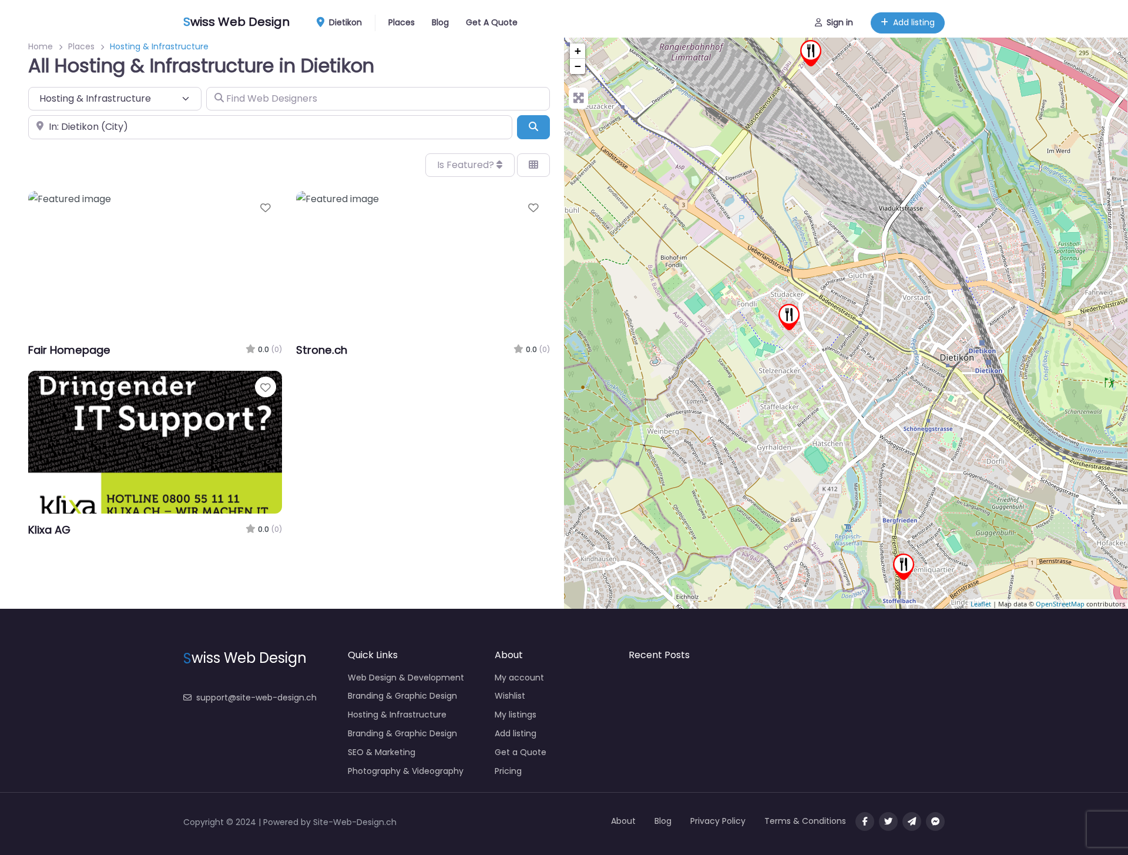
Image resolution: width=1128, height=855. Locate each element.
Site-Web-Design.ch (355, 822)
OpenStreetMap (1060, 603)
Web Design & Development (406, 677)
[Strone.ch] (903, 567)
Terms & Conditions (805, 821)
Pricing (508, 771)
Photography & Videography (406, 771)
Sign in (840, 22)
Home (40, 46)
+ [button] (578, 51)
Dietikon (344, 22)
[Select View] (533, 165)
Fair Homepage (69, 350)
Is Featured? (466, 165)
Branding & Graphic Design (402, 696)
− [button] (578, 66)
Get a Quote (520, 752)
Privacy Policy (718, 821)
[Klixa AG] (810, 53)
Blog (440, 22)
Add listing (914, 22)
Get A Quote (492, 22)
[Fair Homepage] (789, 317)
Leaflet (981, 603)
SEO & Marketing (381, 752)
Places (401, 22)
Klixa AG (49, 529)
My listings (515, 714)
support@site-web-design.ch (256, 697)
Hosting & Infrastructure (397, 714)
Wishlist (510, 696)
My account (519, 677)
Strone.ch (321, 350)
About (623, 821)
